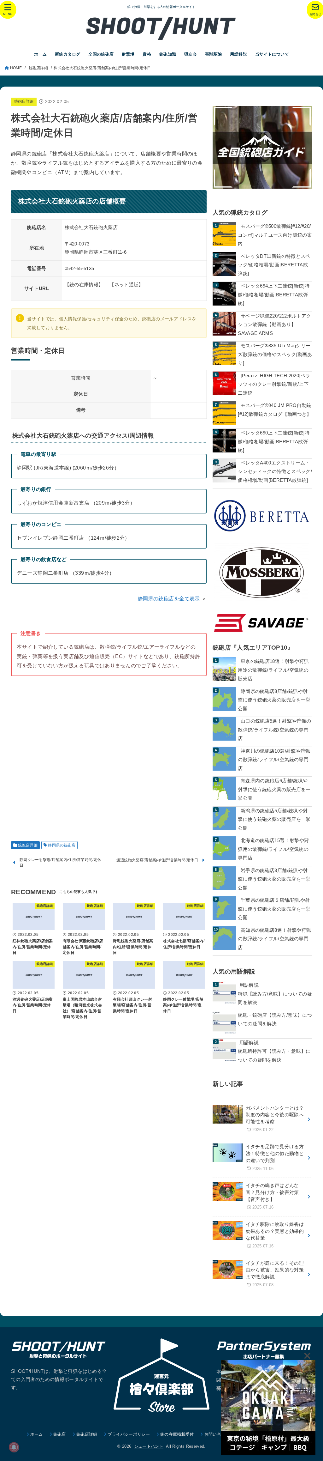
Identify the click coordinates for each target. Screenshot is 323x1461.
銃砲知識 (167, 54)
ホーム (40, 54)
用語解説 (238, 54)
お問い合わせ (217, 1434)
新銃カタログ (67, 54)
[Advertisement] (109, 755)
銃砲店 (59, 1434)
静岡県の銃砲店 (61, 845)
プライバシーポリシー (129, 1434)
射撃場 (128, 54)
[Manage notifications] (14, 1447)
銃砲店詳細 (24, 101)
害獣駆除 (213, 54)
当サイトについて (272, 54)
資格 (147, 54)
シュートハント (148, 1446)
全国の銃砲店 (101, 54)
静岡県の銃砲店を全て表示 (169, 598)
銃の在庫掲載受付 (177, 1434)
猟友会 (190, 54)
